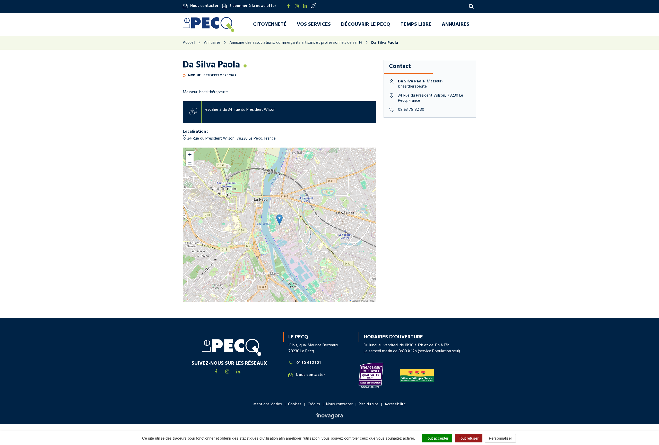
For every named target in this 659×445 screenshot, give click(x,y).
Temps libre (416, 24)
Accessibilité (395, 404)
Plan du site (368, 404)
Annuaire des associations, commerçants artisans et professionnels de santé (295, 42)
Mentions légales (267, 404)
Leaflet (354, 300)
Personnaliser (500, 438)
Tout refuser (469, 438)
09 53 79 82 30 (411, 109)
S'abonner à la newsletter (252, 5)
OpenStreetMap (368, 300)
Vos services (314, 24)
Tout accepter (437, 438)
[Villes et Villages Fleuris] (417, 375)
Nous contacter (204, 5)
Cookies (294, 404)
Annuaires (455, 24)
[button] (279, 219)
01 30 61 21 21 (308, 363)
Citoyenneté (270, 24)
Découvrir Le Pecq (365, 24)
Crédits (314, 404)
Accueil (189, 42)
